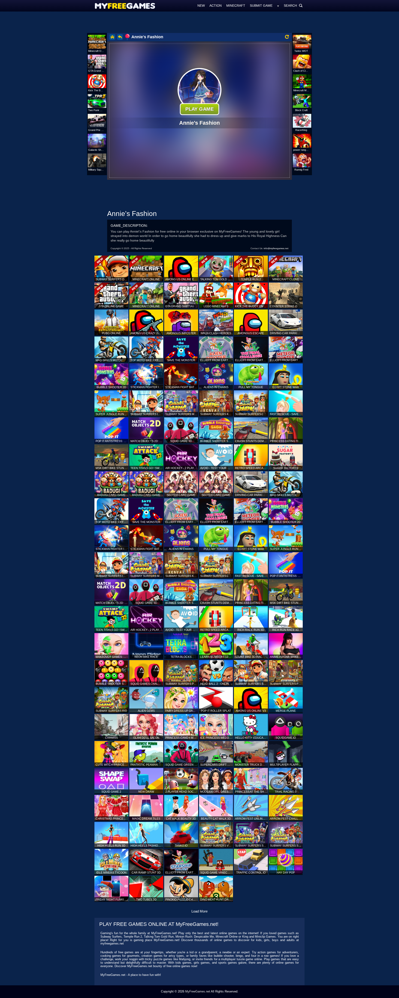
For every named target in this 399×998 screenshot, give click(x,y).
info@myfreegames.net (276, 248)
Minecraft (235, 5)
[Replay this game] (287, 37)
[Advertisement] (199, 22)
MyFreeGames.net (197, 991)
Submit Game (261, 5)
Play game (199, 109)
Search (293, 5)
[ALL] (278, 5)
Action (215, 5)
